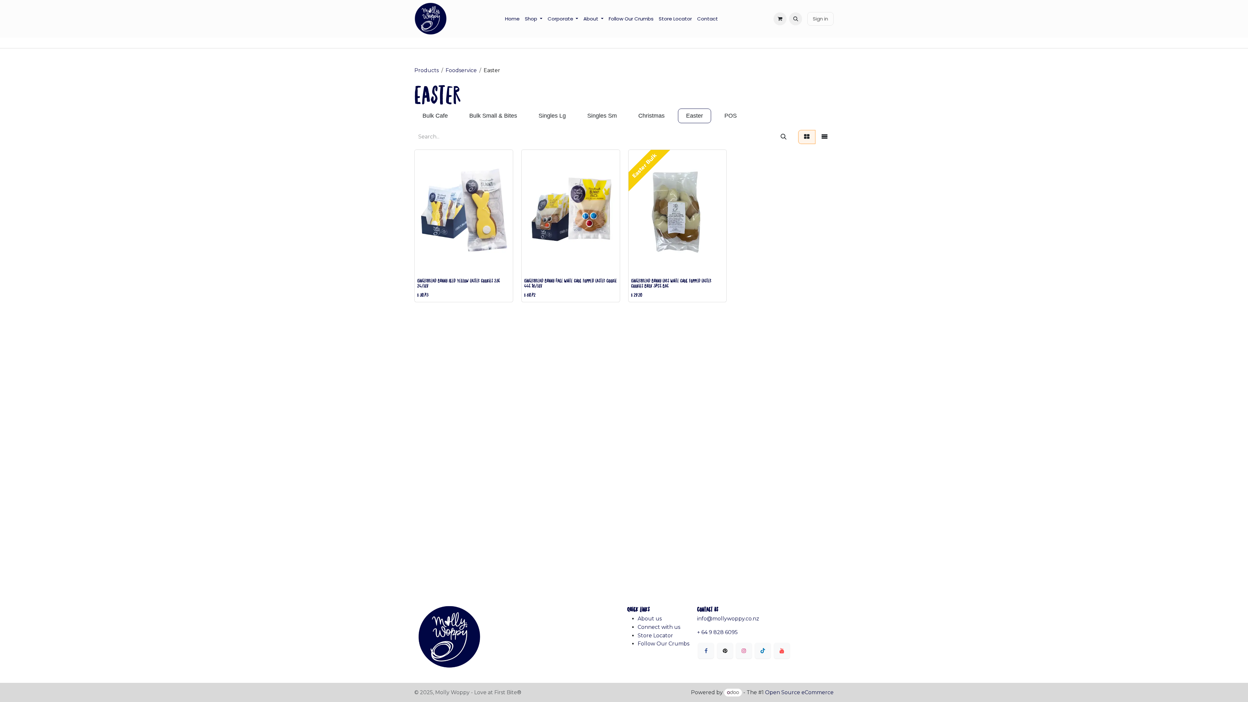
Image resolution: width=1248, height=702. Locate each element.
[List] (824, 137)
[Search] (783, 137)
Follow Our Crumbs (663, 644)
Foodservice (461, 70)
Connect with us (659, 627)
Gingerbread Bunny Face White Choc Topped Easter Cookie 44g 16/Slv (570, 283)
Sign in (820, 18)
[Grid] (807, 137)
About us (650, 619)
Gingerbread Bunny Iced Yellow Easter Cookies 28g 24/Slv (458, 283)
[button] (795, 18)
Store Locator (655, 635)
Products (426, 70)
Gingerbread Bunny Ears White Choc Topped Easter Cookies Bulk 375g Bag (671, 283)
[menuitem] (512, 18)
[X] (725, 650)
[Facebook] (706, 650)
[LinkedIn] (763, 650)
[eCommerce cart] (780, 18)
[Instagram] (744, 650)
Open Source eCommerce (799, 692)
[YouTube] (782, 650)
